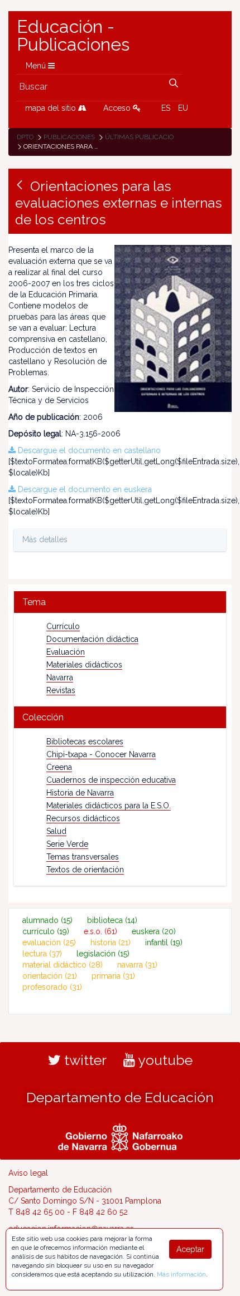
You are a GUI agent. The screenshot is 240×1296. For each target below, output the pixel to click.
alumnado (47, 920)
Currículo (63, 626)
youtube (164, 1060)
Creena (59, 767)
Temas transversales (82, 856)
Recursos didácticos (83, 818)
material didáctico (62, 964)
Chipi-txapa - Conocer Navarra (101, 754)
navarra (137, 964)
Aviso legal (28, 1173)
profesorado (52, 987)
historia (110, 942)
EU (183, 108)
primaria (113, 975)
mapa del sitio (51, 108)
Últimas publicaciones (145, 137)
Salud (56, 831)
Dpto (25, 137)
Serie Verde (67, 844)
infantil (164, 942)
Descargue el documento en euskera (84, 489)
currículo (45, 931)
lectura (42, 953)
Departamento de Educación (120, 1097)
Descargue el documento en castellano (88, 450)
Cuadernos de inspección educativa (111, 779)
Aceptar (190, 1249)
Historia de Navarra (80, 792)
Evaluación (65, 651)
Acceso (118, 108)
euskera (154, 931)
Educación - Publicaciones (73, 35)
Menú (37, 65)
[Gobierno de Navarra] (120, 1135)
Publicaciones (69, 137)
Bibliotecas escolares (84, 741)
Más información (181, 1274)
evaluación (49, 942)
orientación (49, 975)
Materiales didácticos (84, 664)
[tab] (120, 602)
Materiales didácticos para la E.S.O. (108, 805)
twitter (84, 1060)
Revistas (60, 690)
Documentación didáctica (92, 639)
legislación (102, 953)
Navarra (59, 677)
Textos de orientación (85, 869)
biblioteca (112, 920)
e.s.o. (100, 931)
